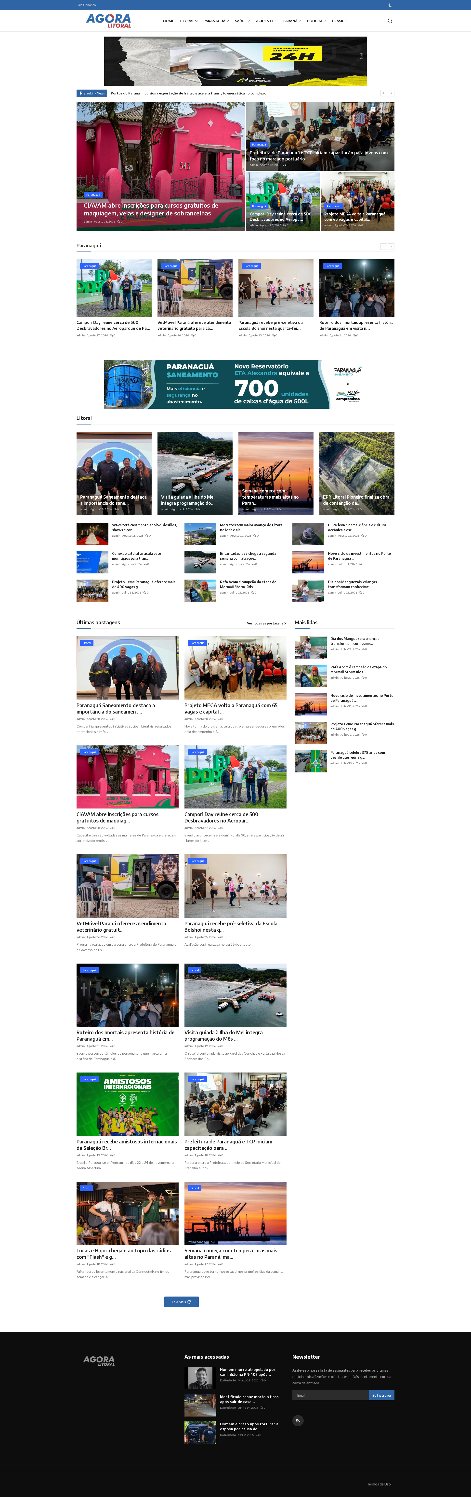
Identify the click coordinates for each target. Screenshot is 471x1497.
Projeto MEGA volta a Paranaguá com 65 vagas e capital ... (230, 708)
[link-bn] (235, 384)
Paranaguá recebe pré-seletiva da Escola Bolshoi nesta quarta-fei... (189, 325)
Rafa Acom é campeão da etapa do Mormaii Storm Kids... (248, 584)
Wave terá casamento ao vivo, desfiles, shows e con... (144, 527)
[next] (391, 93)
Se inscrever (381, 1395)
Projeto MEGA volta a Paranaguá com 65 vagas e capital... (354, 217)
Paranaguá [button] (214, 21)
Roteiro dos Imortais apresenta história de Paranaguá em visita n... (275, 325)
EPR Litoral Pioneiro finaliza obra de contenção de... (356, 500)
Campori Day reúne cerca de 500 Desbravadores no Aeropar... (221, 817)
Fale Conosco (86, 5)
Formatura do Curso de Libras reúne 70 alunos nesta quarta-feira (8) (166, 93)
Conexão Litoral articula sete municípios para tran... (136, 555)
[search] (389, 20)
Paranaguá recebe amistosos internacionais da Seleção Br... (127, 1144)
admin (88, 221)
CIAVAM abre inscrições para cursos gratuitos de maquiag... (117, 817)
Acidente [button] (265, 21)
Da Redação (228, 1380)
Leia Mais (179, 1302)
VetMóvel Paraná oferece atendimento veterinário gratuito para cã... (113, 325)
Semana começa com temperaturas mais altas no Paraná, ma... (230, 1253)
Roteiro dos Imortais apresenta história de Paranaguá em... (125, 1035)
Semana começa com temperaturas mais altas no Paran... (270, 497)
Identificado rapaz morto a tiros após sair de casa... (249, 1399)
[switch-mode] (390, 5)
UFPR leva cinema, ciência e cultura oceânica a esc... (357, 527)
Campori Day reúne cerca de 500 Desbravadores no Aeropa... (281, 217)
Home (168, 21)
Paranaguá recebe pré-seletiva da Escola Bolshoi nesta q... (230, 926)
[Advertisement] (336, 821)
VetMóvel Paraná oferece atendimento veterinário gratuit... (121, 926)
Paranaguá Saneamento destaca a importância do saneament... (116, 708)
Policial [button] (315, 21)
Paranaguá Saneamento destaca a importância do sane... (113, 500)
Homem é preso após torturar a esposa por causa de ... (249, 1426)
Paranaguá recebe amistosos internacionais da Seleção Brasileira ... (355, 325)
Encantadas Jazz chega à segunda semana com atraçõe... (248, 555)
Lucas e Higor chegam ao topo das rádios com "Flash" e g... (124, 1253)
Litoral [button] (187, 21)
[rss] (298, 1420)
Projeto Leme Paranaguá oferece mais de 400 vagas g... (143, 584)
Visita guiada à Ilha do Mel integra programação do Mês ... (223, 1035)
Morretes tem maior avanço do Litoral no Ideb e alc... (252, 527)
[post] (161, 166)
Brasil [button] (338, 21)
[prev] (383, 93)
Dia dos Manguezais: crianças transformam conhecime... (352, 584)
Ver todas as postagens (265, 623)
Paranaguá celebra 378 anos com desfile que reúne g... (357, 754)
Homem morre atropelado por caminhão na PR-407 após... (247, 1372)
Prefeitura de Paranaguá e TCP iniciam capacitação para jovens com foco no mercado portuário (319, 155)
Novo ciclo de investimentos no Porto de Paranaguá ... (359, 555)
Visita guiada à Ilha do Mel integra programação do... (188, 500)
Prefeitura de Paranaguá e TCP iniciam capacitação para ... (228, 1144)
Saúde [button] (241, 21)
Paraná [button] (290, 21)
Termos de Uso (379, 1484)
